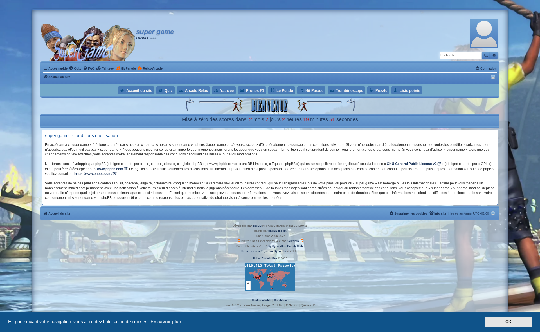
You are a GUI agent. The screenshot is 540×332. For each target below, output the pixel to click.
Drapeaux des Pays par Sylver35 (263, 251)
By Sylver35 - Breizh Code (286, 246)
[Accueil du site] (88, 42)
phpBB (257, 225)
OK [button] (508, 322)
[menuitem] (75, 68)
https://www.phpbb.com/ (93, 174)
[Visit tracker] (270, 277)
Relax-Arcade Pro (265, 258)
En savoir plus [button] (165, 321)
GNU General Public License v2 (412, 164)
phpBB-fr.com (277, 230)
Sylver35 (293, 240)
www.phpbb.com (110, 169)
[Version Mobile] (494, 76)
